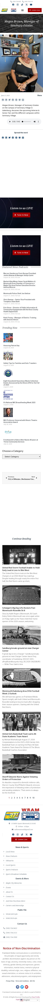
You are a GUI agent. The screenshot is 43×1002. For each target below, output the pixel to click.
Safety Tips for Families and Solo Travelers (19, 363)
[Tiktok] (22, 4)
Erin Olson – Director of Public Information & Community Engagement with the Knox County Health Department (20, 309)
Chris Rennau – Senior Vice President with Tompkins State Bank (19, 300)
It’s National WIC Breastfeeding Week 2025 (19, 402)
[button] (22, 10)
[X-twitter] (26, 4)
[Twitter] (22, 987)
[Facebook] (13, 4)
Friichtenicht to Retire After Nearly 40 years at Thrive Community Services (20, 441)
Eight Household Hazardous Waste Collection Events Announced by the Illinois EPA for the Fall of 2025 (21, 383)
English (26, 1000)
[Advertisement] (21, 172)
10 (33, 797)
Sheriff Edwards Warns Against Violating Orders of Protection (20, 778)
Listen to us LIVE (21, 208)
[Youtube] (31, 4)
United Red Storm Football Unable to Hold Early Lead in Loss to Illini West (21, 568)
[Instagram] (17, 4)
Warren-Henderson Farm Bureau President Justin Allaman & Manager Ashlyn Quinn (19, 274)
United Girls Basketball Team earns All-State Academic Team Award (19, 735)
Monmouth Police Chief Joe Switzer (16, 293)
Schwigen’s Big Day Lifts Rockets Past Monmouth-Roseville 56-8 (18, 609)
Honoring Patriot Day (11, 345)
